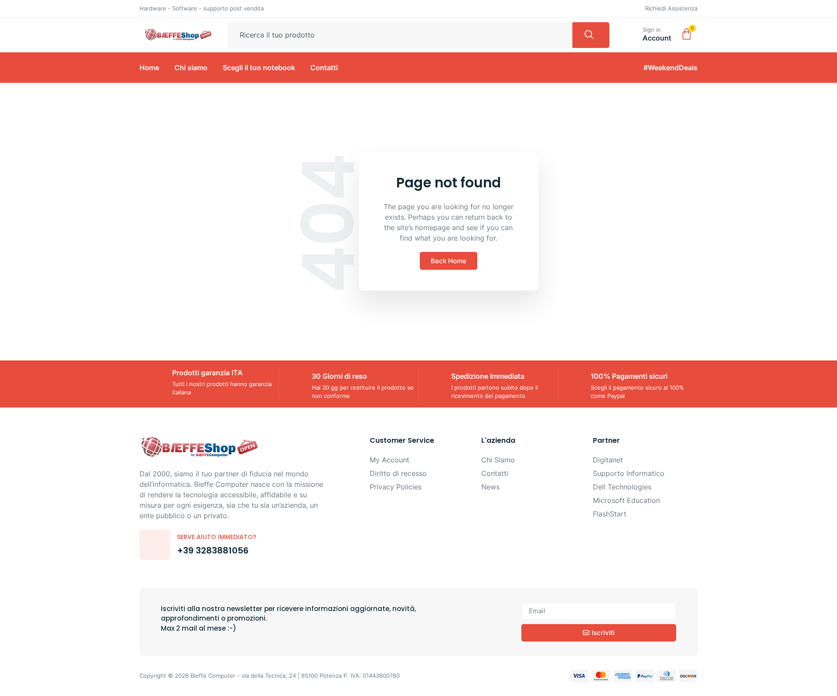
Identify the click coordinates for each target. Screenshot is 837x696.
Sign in (652, 29)
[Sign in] (632, 33)
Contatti (324, 67)
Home (149, 67)
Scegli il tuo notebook (259, 67)
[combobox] (400, 35)
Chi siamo (191, 67)
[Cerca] (590, 35)
